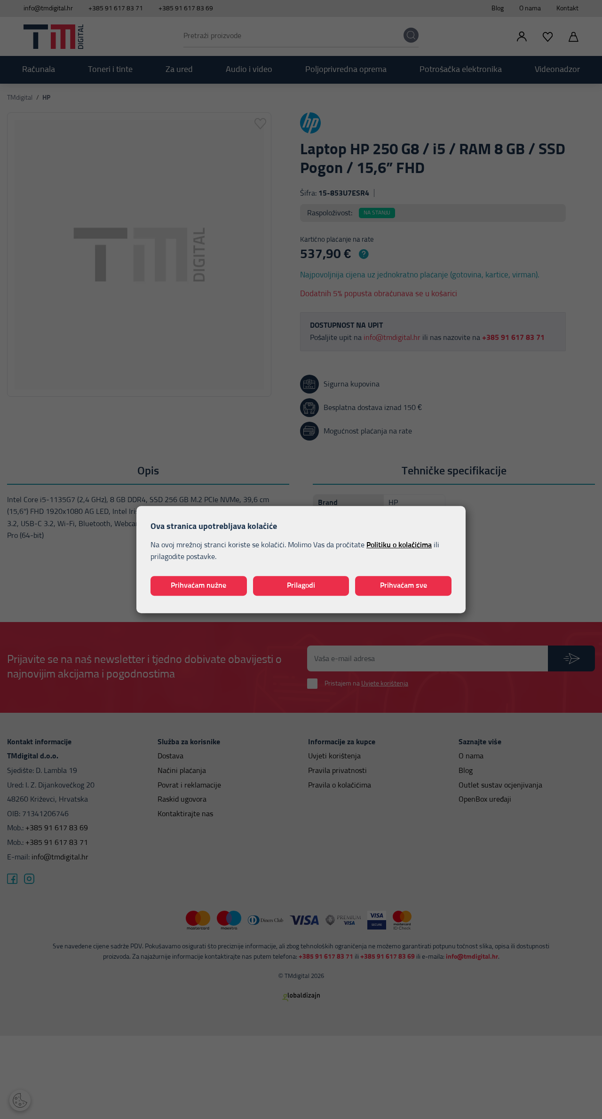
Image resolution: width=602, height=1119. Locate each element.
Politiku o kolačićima (399, 545)
